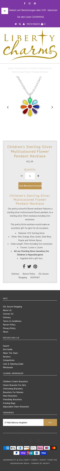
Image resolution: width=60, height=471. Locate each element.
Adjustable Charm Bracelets (16, 406)
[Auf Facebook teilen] (24, 267)
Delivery (15, 273)
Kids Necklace (21, 68)
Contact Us (8, 313)
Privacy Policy (9, 328)
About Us (7, 310)
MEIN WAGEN (36, 24)
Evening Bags (9, 403)
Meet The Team (10, 353)
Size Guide (7, 349)
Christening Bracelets (13, 388)
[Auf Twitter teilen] (29, 267)
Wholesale (8, 367)
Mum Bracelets (10, 395)
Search (6, 345)
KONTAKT (35, 277)
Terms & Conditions (12, 321)
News (5, 331)
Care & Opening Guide (13, 363)
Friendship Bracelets (12, 399)
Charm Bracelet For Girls (14, 385)
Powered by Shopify (40, 463)
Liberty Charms (30, 460)
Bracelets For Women (13, 392)
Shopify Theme (46, 460)
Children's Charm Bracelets (15, 381)
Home (10, 68)
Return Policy (29, 273)
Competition (9, 360)
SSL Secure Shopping (12, 306)
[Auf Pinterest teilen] (35, 267)
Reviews (7, 356)
